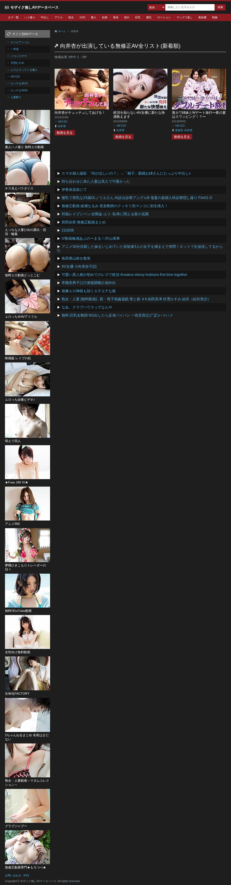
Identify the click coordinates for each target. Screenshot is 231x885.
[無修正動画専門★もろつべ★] (27, 847)
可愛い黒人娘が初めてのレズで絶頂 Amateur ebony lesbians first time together (124, 275)
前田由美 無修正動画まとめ (84, 222)
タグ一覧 (13, 17)
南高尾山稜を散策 (76, 258)
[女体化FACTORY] (27, 673)
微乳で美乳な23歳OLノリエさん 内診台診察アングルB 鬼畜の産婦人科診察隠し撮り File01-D (137, 198)
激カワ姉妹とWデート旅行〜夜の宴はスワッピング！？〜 (199, 114)
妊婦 (104, 17)
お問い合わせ (13, 875)
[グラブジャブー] (27, 806)
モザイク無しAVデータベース (34, 7)
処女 (71, 17)
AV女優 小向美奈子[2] (79, 266)
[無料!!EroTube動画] (27, 591)
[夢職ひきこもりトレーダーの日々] (27, 545)
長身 (115, 17)
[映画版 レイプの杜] (27, 338)
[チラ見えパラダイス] (27, 168)
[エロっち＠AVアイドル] (27, 296)
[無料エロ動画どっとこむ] (27, 255)
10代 (82, 17)
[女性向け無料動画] (27, 632)
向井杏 (62, 126)
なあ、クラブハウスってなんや (87, 307)
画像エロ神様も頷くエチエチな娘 (89, 291)
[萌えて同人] (27, 421)
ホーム (62, 31)
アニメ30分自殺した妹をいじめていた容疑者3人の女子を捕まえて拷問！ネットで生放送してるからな (140, 248)
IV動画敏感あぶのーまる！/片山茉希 (91, 238)
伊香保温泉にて (74, 190)
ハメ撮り (29, 17)
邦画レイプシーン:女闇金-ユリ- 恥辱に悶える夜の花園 (105, 214)
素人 (93, 17)
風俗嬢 (202, 17)
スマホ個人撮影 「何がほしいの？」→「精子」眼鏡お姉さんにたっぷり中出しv (126, 173)
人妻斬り (16, 97)
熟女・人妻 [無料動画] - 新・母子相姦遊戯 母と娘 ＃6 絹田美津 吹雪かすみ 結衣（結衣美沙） (136, 299)
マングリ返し (184, 17)
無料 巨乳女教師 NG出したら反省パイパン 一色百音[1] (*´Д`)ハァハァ (117, 315)
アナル (59, 17)
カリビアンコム (20, 42)
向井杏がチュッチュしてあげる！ (80, 112)
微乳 (149, 17)
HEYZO (62, 121)
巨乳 (138, 17)
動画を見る (65, 133)
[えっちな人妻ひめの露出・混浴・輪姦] (27, 210)
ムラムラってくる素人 (24, 69)
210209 (68, 230)
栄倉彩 (179, 130)
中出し (45, 17)
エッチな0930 (19, 90)
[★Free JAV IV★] (27, 462)
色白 (126, 17)
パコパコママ (19, 56)
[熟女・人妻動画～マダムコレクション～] (27, 760)
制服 (214, 17)
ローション (164, 17)
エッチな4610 (19, 83)
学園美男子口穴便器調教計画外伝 (89, 283)
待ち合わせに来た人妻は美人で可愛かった (96, 181)
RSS (26, 875)
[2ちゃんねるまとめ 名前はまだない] (27, 715)
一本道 (15, 49)
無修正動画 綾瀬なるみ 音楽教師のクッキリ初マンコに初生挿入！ (115, 206)
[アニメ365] (27, 504)
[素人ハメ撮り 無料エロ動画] (27, 127)
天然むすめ (17, 62)
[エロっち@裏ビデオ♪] (27, 379)
